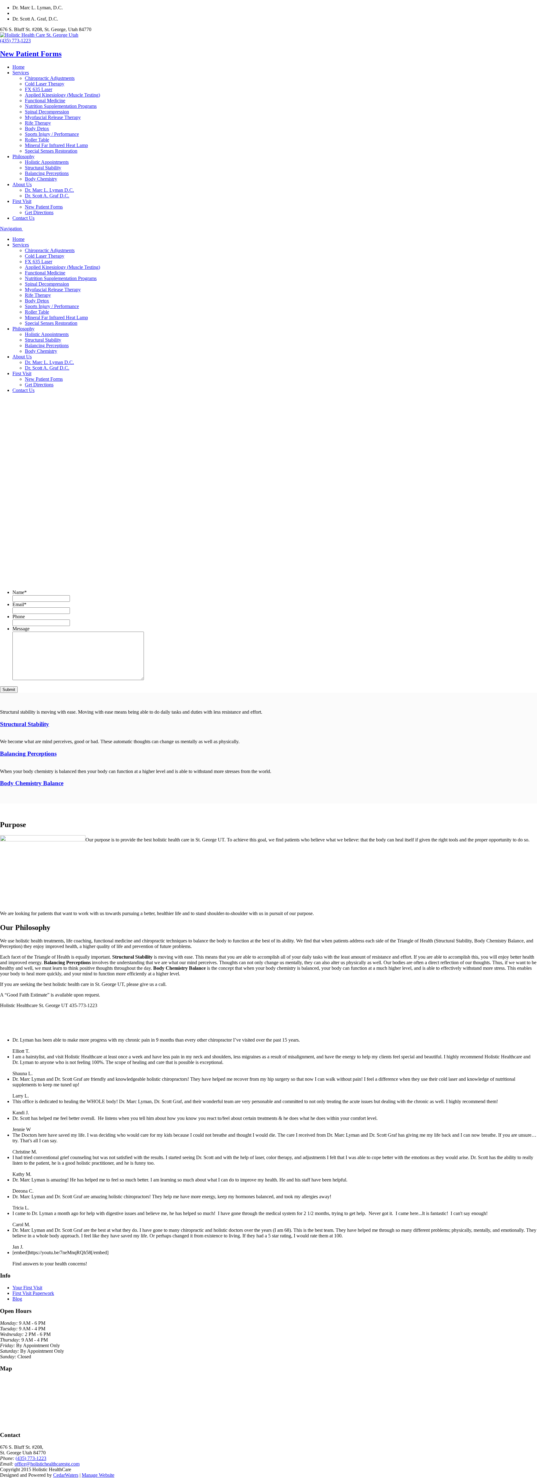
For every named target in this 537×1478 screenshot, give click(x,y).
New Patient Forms (31, 54)
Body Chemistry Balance (31, 783)
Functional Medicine (45, 100)
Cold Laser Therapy (44, 83)
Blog (17, 1298)
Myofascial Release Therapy (53, 117)
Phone (18, 616)
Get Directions (39, 212)
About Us (22, 184)
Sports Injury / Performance (52, 134)
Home (18, 67)
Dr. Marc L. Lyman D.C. (49, 190)
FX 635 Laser (38, 89)
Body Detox (37, 128)
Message (21, 628)
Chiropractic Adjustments (50, 78)
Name (19, 592)
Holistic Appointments (47, 162)
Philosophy (23, 156)
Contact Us (23, 218)
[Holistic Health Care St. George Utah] (39, 35)
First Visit (21, 201)
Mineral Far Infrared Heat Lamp (56, 145)
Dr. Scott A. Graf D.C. (47, 195)
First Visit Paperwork (33, 1293)
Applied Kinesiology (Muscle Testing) (62, 95)
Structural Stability (43, 167)
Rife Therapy (38, 123)
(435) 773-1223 (15, 40)
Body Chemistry (41, 179)
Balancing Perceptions (47, 173)
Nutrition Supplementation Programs (61, 106)
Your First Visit (27, 1287)
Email (19, 604)
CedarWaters (65, 1475)
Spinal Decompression (47, 111)
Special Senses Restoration (51, 151)
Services (20, 72)
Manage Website (98, 1475)
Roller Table (37, 139)
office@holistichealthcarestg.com (47, 1463)
